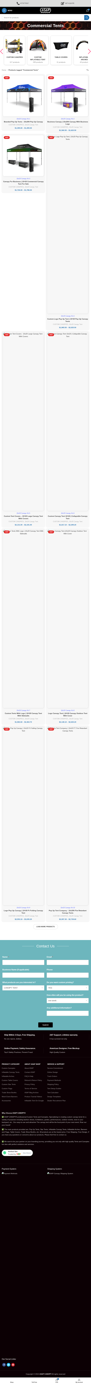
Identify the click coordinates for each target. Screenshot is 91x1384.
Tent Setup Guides (54, 1088)
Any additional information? (59, 1008)
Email (50, 957)
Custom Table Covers (10, 1080)
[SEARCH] (86, 17)
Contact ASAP (30, 1072)
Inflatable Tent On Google (34, 1101)
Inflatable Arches (8, 1076)
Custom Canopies (8, 1068)
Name (5, 957)
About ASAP (29, 1068)
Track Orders (52, 1076)
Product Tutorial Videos (33, 1097)
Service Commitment (55, 1068)
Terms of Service (31, 1088)
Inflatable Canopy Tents (10, 1072)
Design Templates (54, 1097)
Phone (50, 970)
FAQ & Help (29, 1076)
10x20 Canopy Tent (31, 125)
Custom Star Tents (9, 1084)
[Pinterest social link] (13, 1365)
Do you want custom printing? (60, 982)
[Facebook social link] (4, 1365)
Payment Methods (54, 1080)
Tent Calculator (53, 1092)
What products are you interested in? (19, 982)
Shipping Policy (53, 1084)
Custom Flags (7, 1088)
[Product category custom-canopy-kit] (14, 50)
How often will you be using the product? (65, 995)
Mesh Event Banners (9, 1097)
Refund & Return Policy (33, 1080)
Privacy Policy (30, 1084)
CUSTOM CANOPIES (16, 125)
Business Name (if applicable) (15, 970)
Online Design (52, 1072)
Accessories (6, 1101)
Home (4, 70)
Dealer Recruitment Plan (56, 1101)
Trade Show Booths (9, 1092)
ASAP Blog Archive (32, 1092)
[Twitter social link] (8, 1365)
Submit (45, 1025)
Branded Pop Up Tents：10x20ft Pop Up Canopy (23, 122)
